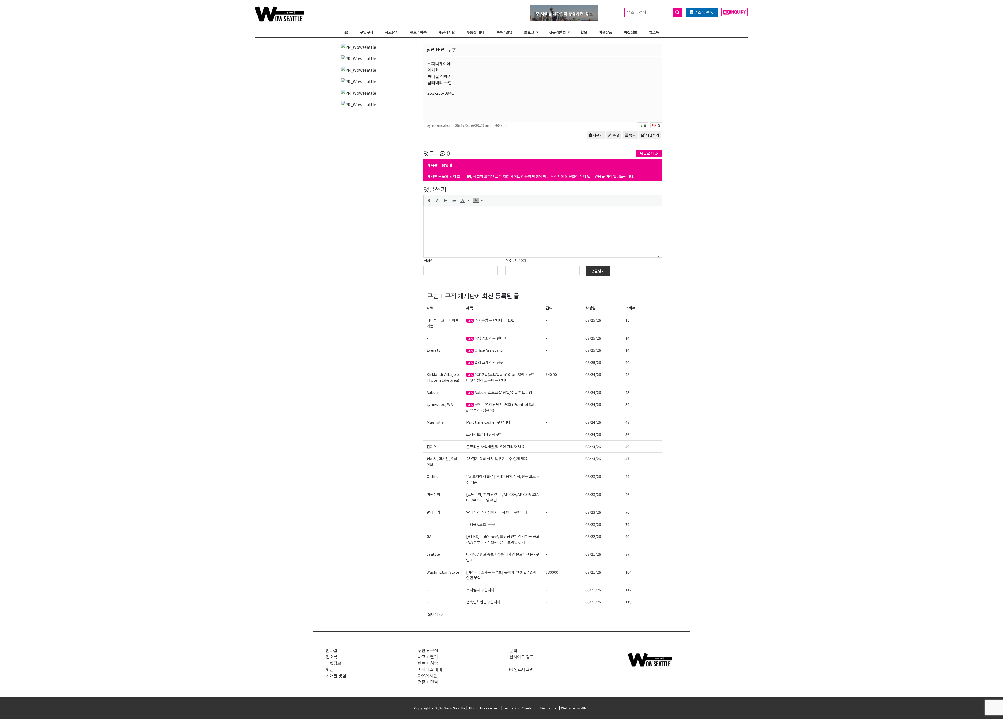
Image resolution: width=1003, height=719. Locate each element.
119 (628, 601)
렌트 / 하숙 (418, 32)
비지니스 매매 (430, 669)
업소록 (654, 32)
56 (627, 434)
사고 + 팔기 (428, 657)
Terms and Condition (520, 707)
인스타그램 (523, 669)
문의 (513, 650)
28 (627, 374)
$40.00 (551, 374)
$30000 (552, 572)
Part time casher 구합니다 (488, 422)
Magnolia (435, 422)
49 (627, 446)
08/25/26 (593, 320)
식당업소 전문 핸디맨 (487, 338)
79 (627, 524)
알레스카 (433, 512)
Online (433, 476)
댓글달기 (598, 270)
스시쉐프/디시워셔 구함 (484, 434)
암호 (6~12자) (516, 260)
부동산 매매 (475, 32)
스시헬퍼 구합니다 (480, 589)
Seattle (433, 554)
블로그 (529, 32)
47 (627, 458)
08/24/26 (593, 374)
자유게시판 (446, 32)
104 (628, 572)
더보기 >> (435, 614)
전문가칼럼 (557, 32)
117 (628, 589)
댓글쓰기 (647, 153)
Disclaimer (549, 707)
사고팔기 (391, 32)
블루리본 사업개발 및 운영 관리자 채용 (495, 446)
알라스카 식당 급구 (485, 362)
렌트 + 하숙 (428, 663)
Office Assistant (485, 350)
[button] (428, 200)
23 (627, 392)
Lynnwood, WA (440, 404)
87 (627, 554)
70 (627, 512)
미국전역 (433, 494)
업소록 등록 (703, 12)
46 (627, 494)
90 (627, 536)
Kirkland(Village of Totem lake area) (443, 377)
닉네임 (428, 260)
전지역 (432, 446)
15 (627, 320)
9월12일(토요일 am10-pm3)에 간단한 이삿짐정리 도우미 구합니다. (500, 377)
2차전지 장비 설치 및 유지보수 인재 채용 (496, 458)
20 (627, 362)
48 (627, 422)
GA (429, 536)
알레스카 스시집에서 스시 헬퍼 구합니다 (496, 512)
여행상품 (605, 32)
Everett (433, 350)
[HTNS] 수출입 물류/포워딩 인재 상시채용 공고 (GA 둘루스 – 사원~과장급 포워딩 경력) (502, 539)
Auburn (433, 392)
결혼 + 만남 (428, 682)
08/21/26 (593, 554)
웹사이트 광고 (521, 657)
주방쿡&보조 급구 (480, 524)
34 (627, 404)
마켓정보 (630, 32)
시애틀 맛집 (336, 675)
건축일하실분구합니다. (483, 601)
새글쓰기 (652, 134)
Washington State (443, 572)
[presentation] (428, 200)
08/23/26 (593, 476)
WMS (585, 707)
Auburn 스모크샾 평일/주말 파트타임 (499, 392)
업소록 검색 (637, 12)
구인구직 (366, 32)
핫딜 (583, 32)
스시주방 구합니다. (490, 320)
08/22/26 (593, 536)
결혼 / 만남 (504, 32)
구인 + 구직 (442, 295)
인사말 (331, 650)
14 (627, 338)
